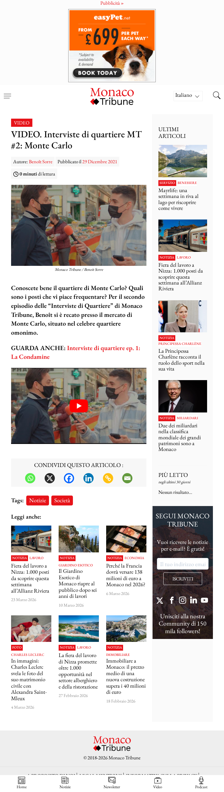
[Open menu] (7, 92)
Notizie (37, 500)
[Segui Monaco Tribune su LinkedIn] (194, 601)
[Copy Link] (108, 478)
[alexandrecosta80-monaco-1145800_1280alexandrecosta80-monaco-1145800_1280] (126, 628)
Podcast (201, 786)
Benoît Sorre (40, 161)
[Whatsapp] (30, 478)
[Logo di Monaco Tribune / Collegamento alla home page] (112, 95)
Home (22, 786)
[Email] (127, 478)
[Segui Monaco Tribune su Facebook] (172, 601)
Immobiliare (118, 655)
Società (62, 500)
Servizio (167, 183)
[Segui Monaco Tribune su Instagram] (183, 601)
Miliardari (187, 418)
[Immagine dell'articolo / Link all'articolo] (31, 539)
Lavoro (36, 558)
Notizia (19, 558)
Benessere (187, 183)
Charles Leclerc (27, 655)
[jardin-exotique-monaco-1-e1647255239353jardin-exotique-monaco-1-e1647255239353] (79, 539)
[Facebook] (69, 478)
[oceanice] (79, 628)
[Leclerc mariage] (31, 628)
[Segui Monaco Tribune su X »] (161, 601)
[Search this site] (216, 96)
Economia (134, 558)
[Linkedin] (88, 478)
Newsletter (112, 786)
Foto (17, 648)
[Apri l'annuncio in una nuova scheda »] (112, 45)
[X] (50, 478)
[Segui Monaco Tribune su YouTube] (204, 601)
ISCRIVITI (182, 579)
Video (21, 123)
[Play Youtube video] (78, 406)
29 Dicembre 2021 (99, 161)
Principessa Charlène (179, 344)
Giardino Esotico (76, 565)
